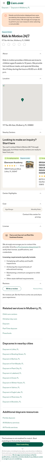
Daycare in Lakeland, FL (12, 373)
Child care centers (10, 314)
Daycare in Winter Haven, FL (14, 383)
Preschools (7, 333)
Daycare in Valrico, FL (11, 387)
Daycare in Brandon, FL (12, 402)
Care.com (6, 150)
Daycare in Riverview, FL (12, 397)
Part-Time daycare (10, 328)
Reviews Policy (37, 288)
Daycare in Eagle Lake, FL (13, 392)
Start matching (22, 444)
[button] (22, 442)
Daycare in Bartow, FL (11, 359)
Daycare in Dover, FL (11, 378)
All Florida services (10, 427)
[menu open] (4, 3)
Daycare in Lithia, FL (11, 349)
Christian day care (10, 319)
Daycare (6, 324)
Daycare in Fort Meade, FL (13, 364)
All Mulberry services (11, 423)
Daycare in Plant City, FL (12, 368)
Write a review (12, 289)
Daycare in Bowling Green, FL (14, 354)
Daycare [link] (5, 8)
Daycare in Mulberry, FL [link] (20, 8)
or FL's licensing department (27, 247)
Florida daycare (9, 418)
